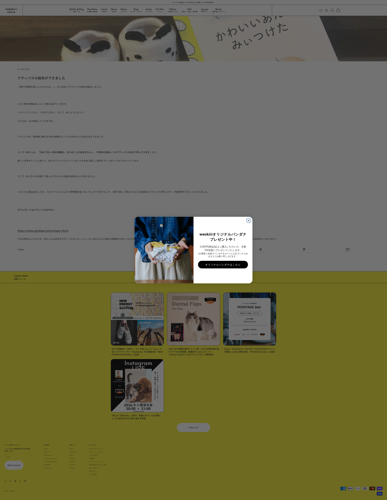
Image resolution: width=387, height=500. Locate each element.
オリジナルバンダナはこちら (223, 264)
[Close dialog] (248, 220)
